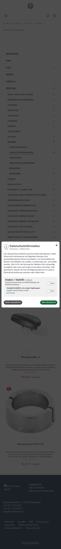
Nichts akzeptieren (13, 302)
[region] (30, 287)
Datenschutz (25, 249)
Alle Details (11, 293)
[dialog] (30, 275)
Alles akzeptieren (49, 302)
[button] (48, 283)
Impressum (14, 249)
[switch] (51, 283)
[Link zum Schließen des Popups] (56, 246)
